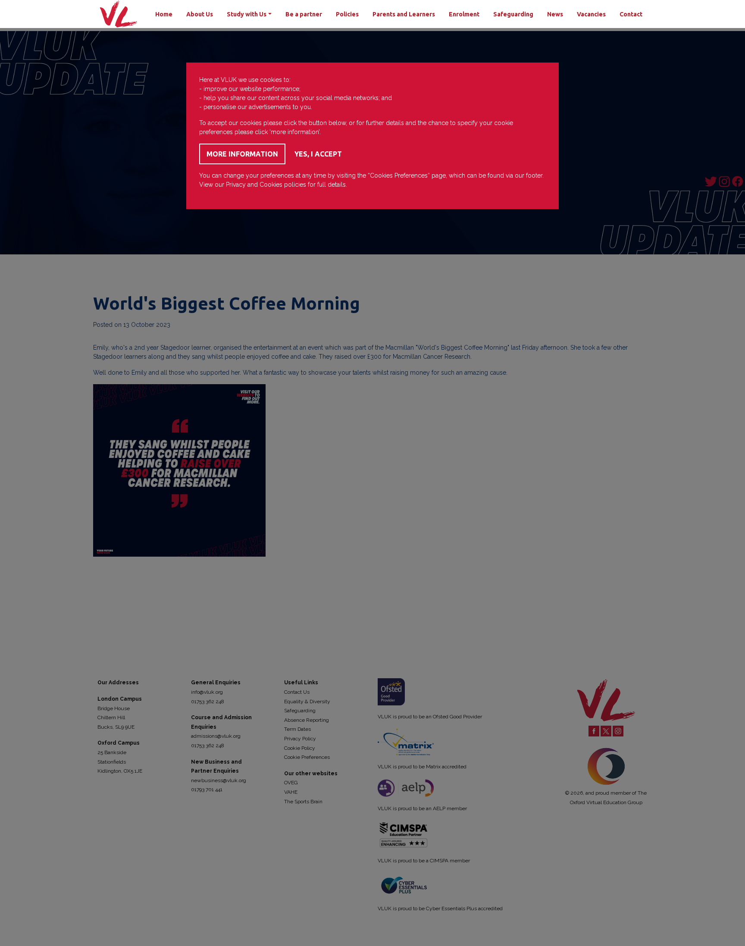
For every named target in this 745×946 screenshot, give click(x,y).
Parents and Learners (403, 14)
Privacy (236, 184)
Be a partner (303, 14)
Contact (631, 14)
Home (163, 14)
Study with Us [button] (246, 14)
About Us (199, 14)
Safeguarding (513, 14)
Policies (347, 14)
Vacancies (591, 14)
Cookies (271, 184)
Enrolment (464, 14)
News (555, 14)
